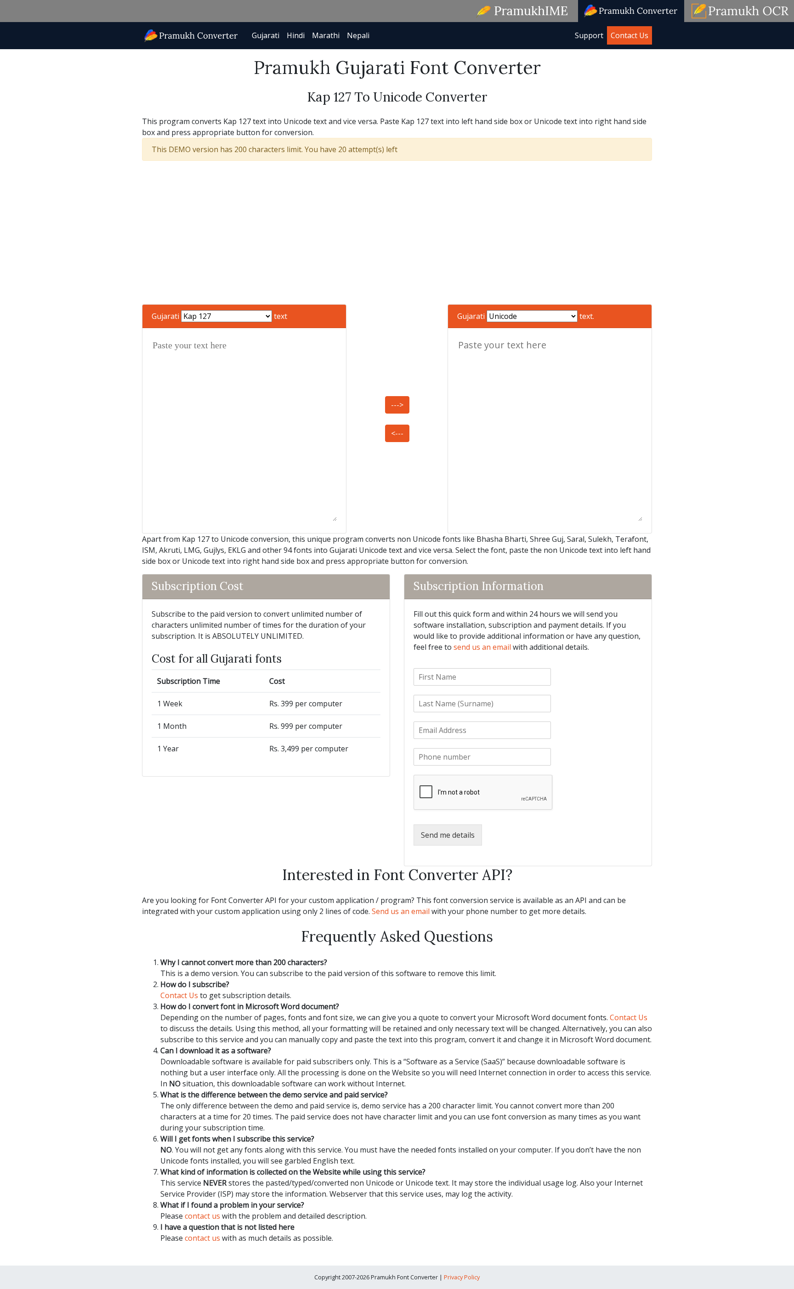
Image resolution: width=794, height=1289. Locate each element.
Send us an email (401, 911)
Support (589, 35)
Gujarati (265, 35)
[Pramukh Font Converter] (191, 34)
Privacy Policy (462, 1277)
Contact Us (629, 35)
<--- (397, 433)
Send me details (448, 835)
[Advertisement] (397, 232)
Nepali (358, 35)
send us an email (482, 647)
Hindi (296, 35)
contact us (202, 1216)
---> (397, 405)
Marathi (326, 35)
